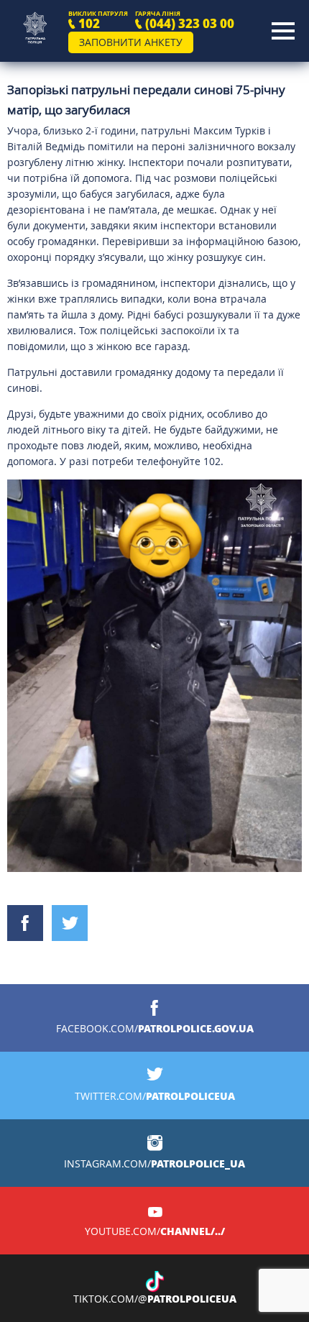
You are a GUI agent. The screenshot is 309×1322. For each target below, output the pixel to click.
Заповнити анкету (131, 42)
